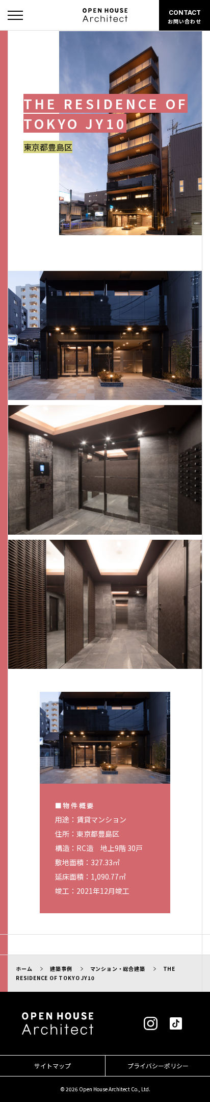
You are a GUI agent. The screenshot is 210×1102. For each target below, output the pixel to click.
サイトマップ (52, 1065)
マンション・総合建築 (117, 968)
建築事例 (61, 968)
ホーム (24, 968)
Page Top (193, 1080)
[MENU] (15, 15)
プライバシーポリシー (158, 1065)
